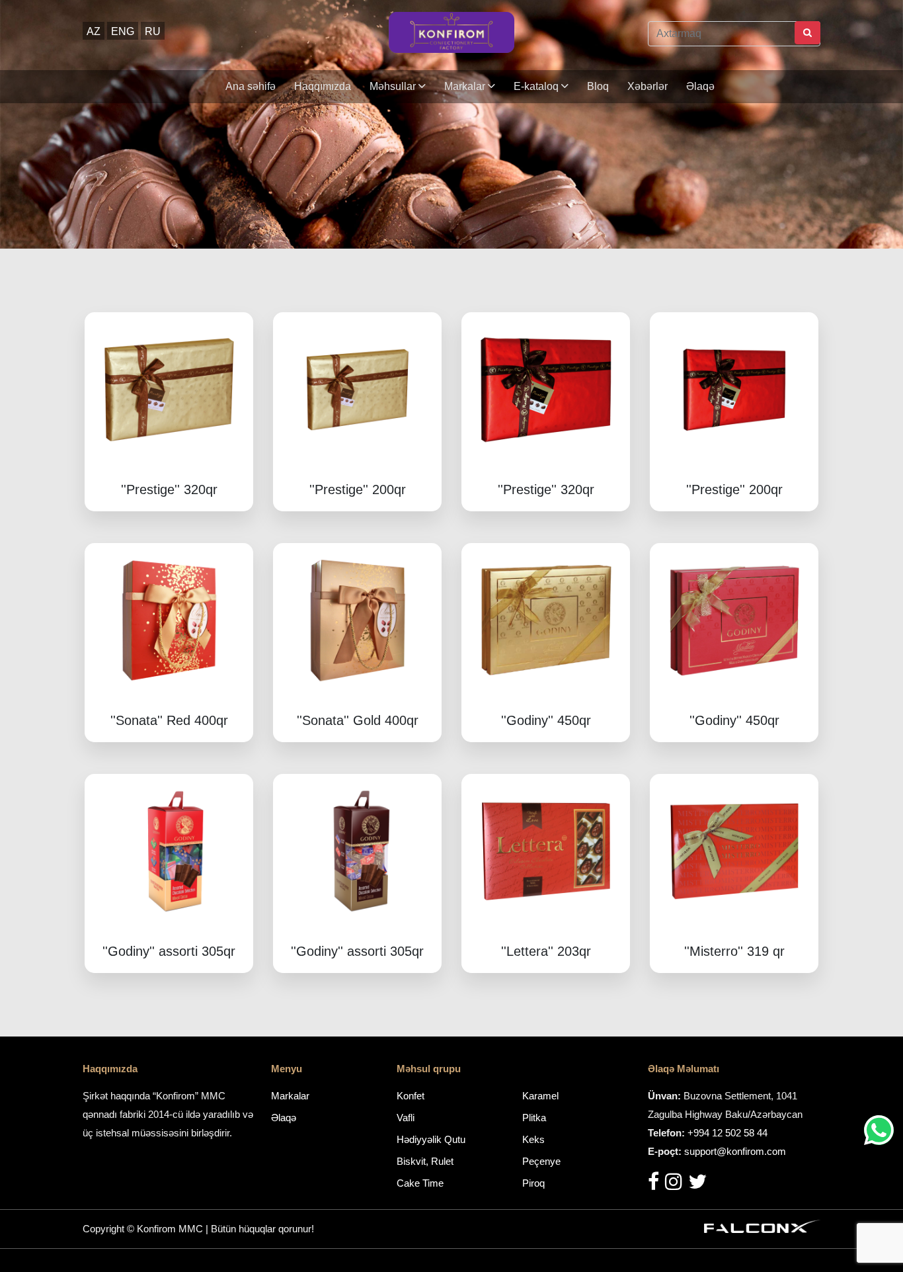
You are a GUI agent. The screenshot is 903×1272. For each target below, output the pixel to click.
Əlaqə (700, 86)
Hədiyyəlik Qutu (431, 1139)
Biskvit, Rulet (425, 1161)
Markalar (466, 86)
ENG (122, 31)
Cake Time (420, 1183)
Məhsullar (394, 86)
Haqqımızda (322, 86)
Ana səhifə (250, 86)
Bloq (598, 86)
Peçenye (541, 1161)
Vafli (405, 1117)
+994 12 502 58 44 (727, 1132)
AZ (93, 31)
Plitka (534, 1117)
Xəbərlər (647, 86)
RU (153, 31)
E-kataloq (537, 86)
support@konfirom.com (735, 1151)
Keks (533, 1139)
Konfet (410, 1095)
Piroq (533, 1183)
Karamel (540, 1095)
